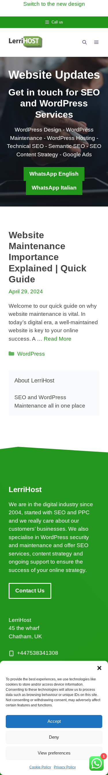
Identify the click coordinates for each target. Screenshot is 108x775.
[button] (99, 668)
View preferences (54, 752)
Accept (54, 721)
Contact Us (30, 591)
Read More (57, 339)
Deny (54, 737)
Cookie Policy (40, 767)
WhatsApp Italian (54, 188)
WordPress (31, 354)
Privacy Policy (65, 767)
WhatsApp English (54, 174)
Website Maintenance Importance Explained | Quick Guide (47, 257)
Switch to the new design (54, 4)
